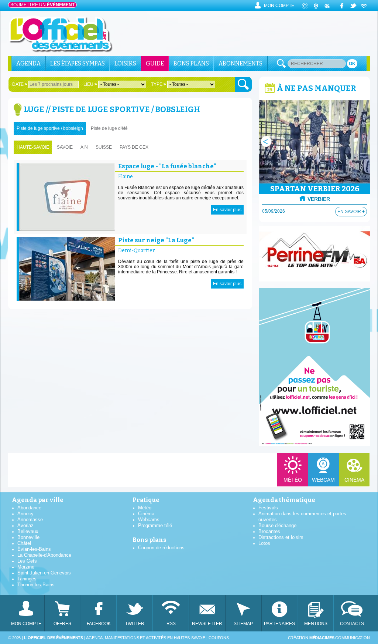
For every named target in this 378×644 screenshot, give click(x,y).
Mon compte (279, 5)
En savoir (351, 211)
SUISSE (104, 147)
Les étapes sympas (77, 63)
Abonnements (240, 63)
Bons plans (191, 63)
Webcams (148, 519)
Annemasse (30, 519)
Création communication (329, 637)
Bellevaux (27, 531)
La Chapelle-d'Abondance (44, 555)
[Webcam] (316, 5)
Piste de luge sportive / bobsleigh (50, 128)
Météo (293, 480)
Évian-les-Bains (34, 549)
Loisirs (125, 63)
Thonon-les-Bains (36, 584)
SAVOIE (65, 147)
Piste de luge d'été (109, 128)
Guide (155, 63)
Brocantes (269, 531)
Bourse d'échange (277, 525)
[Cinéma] (327, 5)
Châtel (24, 543)
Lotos (264, 543)
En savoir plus (227, 209)
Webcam (323, 480)
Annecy (25, 513)
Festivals (268, 507)
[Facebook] (342, 5)
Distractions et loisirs (280, 537)
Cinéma (354, 480)
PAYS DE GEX (134, 147)
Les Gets (27, 561)
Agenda (28, 63)
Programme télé (155, 525)
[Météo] (305, 5)
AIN (84, 147)
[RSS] (364, 5)
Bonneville (28, 537)
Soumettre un (42, 4)
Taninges (27, 578)
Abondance (29, 507)
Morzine (25, 567)
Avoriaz (25, 525)
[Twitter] (353, 5)
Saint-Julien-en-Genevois (44, 573)
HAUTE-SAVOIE (33, 147)
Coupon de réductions (161, 547)
